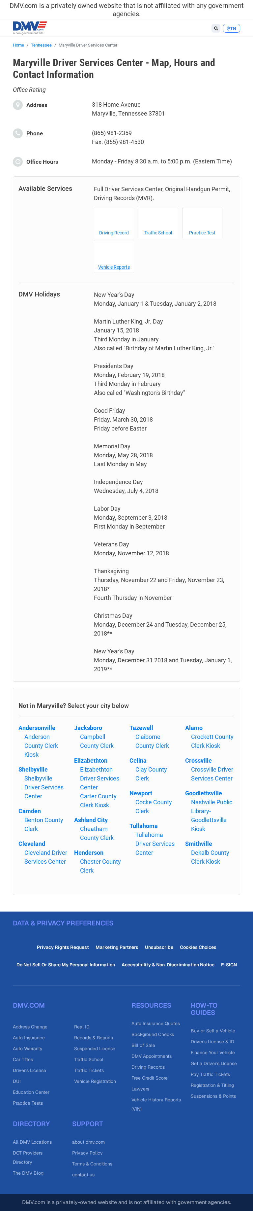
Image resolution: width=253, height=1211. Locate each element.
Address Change (30, 1027)
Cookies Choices (198, 947)
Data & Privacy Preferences (63, 923)
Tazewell (141, 727)
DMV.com (29, 1005)
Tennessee (41, 45)
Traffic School (158, 232)
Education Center (31, 1092)
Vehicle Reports (114, 267)
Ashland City (91, 819)
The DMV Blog (28, 1173)
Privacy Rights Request (63, 947)
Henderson (88, 852)
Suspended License (94, 1049)
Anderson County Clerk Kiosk (41, 745)
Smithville (198, 843)
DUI (17, 1081)
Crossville (198, 760)
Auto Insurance (29, 1038)
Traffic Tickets (89, 1070)
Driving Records (148, 1067)
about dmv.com (88, 1142)
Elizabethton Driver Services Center (99, 778)
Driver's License (29, 1070)
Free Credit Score (149, 1078)
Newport (140, 793)
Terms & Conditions (92, 1164)
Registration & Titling (212, 1085)
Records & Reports (93, 1038)
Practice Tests (28, 1103)
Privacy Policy (87, 1153)
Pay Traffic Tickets (210, 1074)
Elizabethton (90, 760)
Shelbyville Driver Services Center (44, 787)
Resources (151, 1005)
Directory (31, 1123)
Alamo (194, 727)
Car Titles (23, 1059)
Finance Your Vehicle (213, 1052)
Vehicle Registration (95, 1081)
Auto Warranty (27, 1049)
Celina (138, 760)
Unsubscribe (159, 947)
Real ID (82, 1027)
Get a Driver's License (214, 1063)
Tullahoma (143, 825)
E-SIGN (229, 965)
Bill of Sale (143, 1045)
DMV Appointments (151, 1056)
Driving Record (114, 232)
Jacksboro (88, 727)
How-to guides (204, 1009)
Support (87, 1123)
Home (18, 45)
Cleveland (31, 843)
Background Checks (152, 1034)
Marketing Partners (117, 947)
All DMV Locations (32, 1142)
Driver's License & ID (212, 1042)
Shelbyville (33, 769)
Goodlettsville (203, 793)
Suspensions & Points (213, 1096)
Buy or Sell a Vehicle (213, 1031)
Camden (29, 811)
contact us (83, 1175)
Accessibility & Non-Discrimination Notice (168, 965)
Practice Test (202, 232)
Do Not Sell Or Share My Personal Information (65, 965)
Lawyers (140, 1089)
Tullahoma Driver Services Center (155, 843)
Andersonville (36, 727)
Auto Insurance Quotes (155, 1023)
